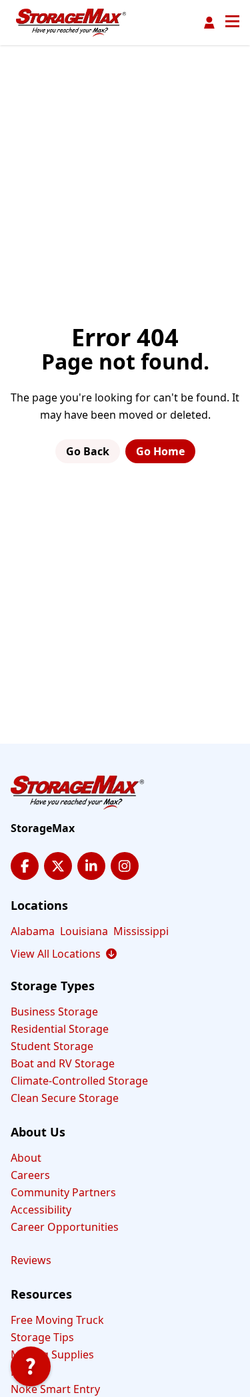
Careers (30, 1175)
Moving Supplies (52, 1354)
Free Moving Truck (57, 1320)
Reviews (31, 1260)
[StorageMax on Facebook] (25, 866)
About (26, 1157)
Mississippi (141, 931)
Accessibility (41, 1209)
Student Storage (52, 1046)
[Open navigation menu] (232, 22)
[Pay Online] (209, 23)
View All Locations (64, 953)
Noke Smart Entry (55, 1389)
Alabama (33, 931)
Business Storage (54, 1011)
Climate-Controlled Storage (79, 1080)
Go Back (87, 451)
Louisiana (84, 931)
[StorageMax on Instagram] (125, 866)
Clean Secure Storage (65, 1098)
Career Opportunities (65, 1227)
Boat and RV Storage (63, 1063)
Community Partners (63, 1192)
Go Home (160, 451)
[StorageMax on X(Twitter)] (58, 866)
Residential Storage (60, 1028)
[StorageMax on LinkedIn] (91, 866)
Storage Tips (42, 1337)
